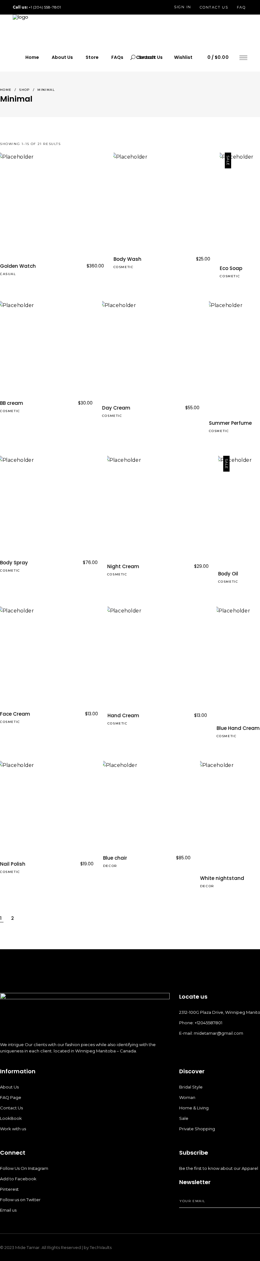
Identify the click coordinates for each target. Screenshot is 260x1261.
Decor (110, 866)
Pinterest (9, 1189)
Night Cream (123, 566)
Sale (183, 1118)
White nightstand (222, 878)
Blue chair (115, 858)
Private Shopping (197, 1128)
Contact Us (11, 1107)
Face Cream (15, 714)
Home (6, 90)
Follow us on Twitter (20, 1199)
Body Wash (127, 259)
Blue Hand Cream (238, 728)
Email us (8, 1210)
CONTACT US (214, 7)
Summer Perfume (230, 423)
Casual (8, 274)
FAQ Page (10, 1097)
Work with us (13, 1128)
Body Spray (14, 562)
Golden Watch (18, 266)
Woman (187, 1097)
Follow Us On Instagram (24, 1168)
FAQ (241, 7)
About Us (9, 1086)
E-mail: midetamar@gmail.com (211, 1033)
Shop (24, 90)
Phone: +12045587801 (200, 1022)
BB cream (11, 403)
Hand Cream (123, 715)
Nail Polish (12, 864)
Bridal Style (191, 1086)
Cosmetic (124, 267)
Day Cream (116, 408)
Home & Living (194, 1107)
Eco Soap (231, 268)
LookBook (11, 1118)
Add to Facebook (18, 1178)
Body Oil (228, 573)
